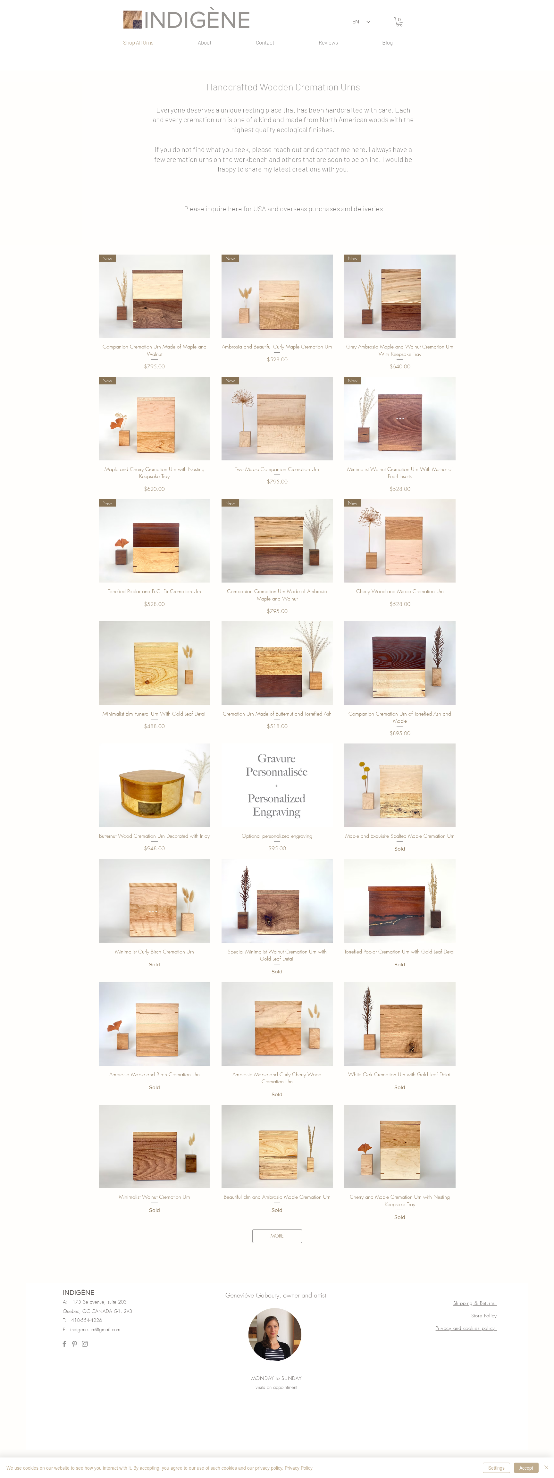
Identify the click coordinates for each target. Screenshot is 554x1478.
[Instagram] (85, 1344)
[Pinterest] (75, 1344)
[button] (399, 22)
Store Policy (484, 1316)
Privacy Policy (299, 1468)
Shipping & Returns (475, 1303)
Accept (526, 1468)
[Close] (546, 1468)
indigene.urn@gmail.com (95, 1329)
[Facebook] (64, 1344)
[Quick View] (154, 663)
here (358, 149)
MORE (277, 1236)
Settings (496, 1468)
